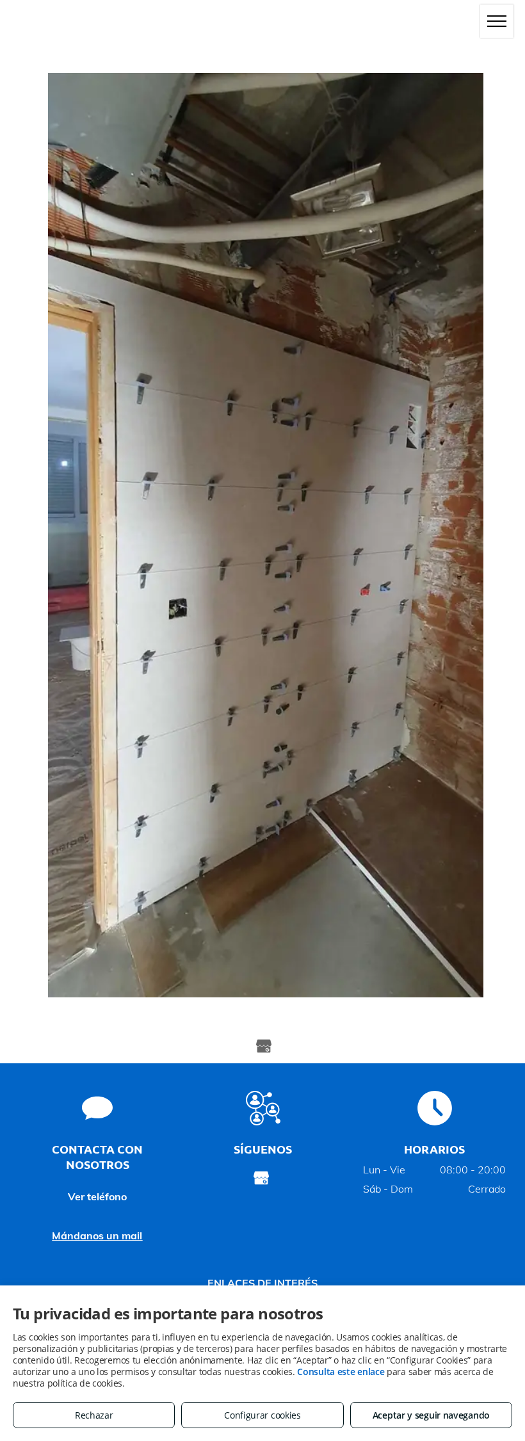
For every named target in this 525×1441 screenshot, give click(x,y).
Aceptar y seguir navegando (431, 1415)
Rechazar (94, 1415)
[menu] (496, 21)
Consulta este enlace (340, 1371)
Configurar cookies (262, 1415)
